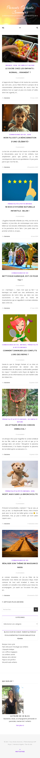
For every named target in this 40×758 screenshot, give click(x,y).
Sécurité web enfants (9, 662)
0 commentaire (20, 78)
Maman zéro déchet (9, 657)
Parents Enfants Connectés (20, 9)
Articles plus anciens (13, 602)
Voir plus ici (20, 725)
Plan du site (28, 744)
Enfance (9, 65)
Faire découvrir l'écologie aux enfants (15, 647)
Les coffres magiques (9, 652)
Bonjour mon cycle (8, 644)
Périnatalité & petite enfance (20, 204)
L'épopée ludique (8, 649)
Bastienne (7, 98)
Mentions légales (18, 744)
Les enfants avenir (8, 654)
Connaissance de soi (17, 134)
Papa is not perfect (9, 660)
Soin (15, 65)
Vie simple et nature (26, 65)
